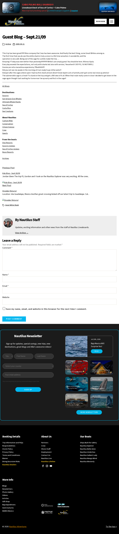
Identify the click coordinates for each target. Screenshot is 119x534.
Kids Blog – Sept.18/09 (11, 173)
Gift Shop (6, 501)
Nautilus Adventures (17, 526)
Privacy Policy (7, 452)
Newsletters (7, 489)
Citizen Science (8, 127)
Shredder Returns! (9, 191)
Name (5, 274)
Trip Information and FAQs (12, 442)
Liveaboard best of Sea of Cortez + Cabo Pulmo (44, 7)
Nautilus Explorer (87, 446)
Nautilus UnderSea (87, 452)
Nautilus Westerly (87, 461)
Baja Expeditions (8, 504)
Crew (4, 130)
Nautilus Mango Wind (88, 458)
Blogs (4, 486)
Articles (5, 498)
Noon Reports (8, 152)
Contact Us (45, 455)
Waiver (5, 458)
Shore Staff (45, 449)
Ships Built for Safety (88, 442)
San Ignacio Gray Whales (12, 98)
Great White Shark (12, 205)
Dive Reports (7, 142)
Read (97, 351)
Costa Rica (6, 108)
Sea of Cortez (7, 105)
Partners (44, 442)
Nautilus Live (46, 458)
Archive (8, 44)
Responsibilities (8, 446)
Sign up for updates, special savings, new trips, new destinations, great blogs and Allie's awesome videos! (28, 345)
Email (5, 286)
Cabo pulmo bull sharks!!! (38, 4)
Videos (5, 495)
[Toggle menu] (111, 21)
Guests (5, 133)
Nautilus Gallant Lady (88, 455)
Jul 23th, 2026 (95, 339)
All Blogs (6, 86)
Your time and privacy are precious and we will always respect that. (21, 381)
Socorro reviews (8, 146)
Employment (46, 452)
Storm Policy (7, 449)
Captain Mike (7, 120)
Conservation (7, 124)
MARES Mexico (8, 511)
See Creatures (7, 111)
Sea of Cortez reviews (10, 149)
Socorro (5, 95)
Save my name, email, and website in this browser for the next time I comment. (46, 309)
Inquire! (74, 10)
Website (5, 297)
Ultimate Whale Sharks (11, 102)
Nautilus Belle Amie (88, 449)
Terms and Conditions (11, 455)
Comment (7, 247)
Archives (5, 158)
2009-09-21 (20, 44)
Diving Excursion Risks (11, 461)
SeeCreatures (8, 508)
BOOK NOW (100, 21)
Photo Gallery (7, 492)
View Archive (21, 232)
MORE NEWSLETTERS (89, 412)
